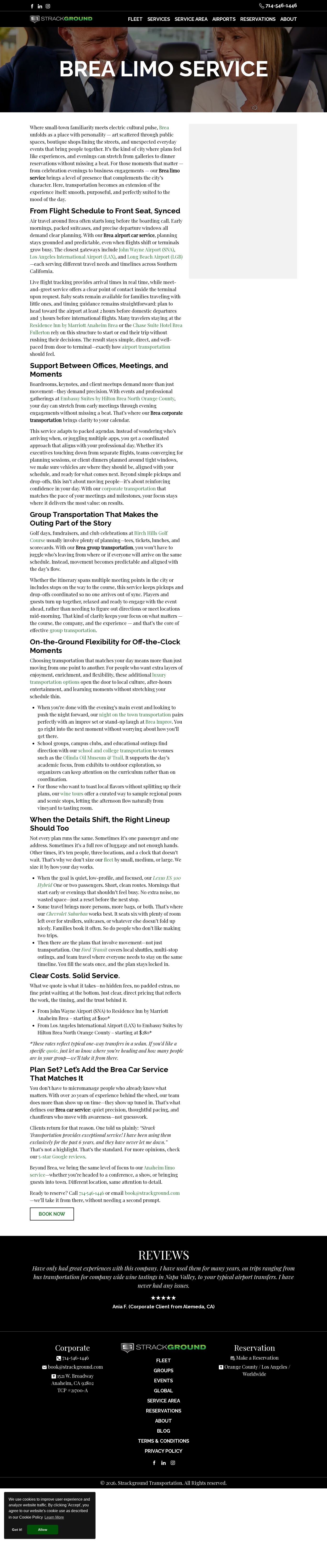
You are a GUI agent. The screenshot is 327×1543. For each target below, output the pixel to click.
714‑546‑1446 (91, 1193)
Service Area (163, 1408)
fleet (108, 859)
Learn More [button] (54, 1517)
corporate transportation (129, 488)
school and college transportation (115, 750)
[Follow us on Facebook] (32, 5)
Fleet (163, 1368)
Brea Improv (159, 721)
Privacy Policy (163, 1459)
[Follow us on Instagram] (48, 5)
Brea (164, 127)
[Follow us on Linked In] (40, 5)
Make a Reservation (257, 1365)
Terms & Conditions (163, 1449)
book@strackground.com (152, 1193)
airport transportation (146, 346)
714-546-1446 (280, 5)
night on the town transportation (135, 714)
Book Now (52, 1214)
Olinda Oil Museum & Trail (93, 757)
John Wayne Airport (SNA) (146, 249)
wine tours (71, 793)
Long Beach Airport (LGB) (155, 256)
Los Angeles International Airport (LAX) (72, 256)
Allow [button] (42, 1530)
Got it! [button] (17, 1530)
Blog (163, 1438)
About (163, 1428)
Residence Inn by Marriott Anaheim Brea (74, 325)
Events (163, 1388)
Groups (163, 1378)
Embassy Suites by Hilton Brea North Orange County (117, 398)
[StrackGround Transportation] (61, 19)
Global (163, 1398)
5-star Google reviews (62, 1156)
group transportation (73, 630)
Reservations (163, 1418)
